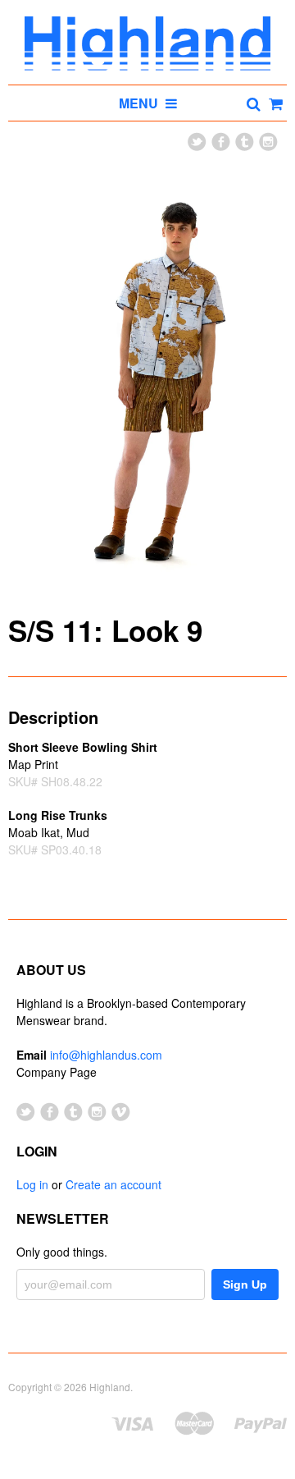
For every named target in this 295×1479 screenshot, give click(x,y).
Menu (140, 103)
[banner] (147, 43)
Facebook (220, 141)
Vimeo (120, 1111)
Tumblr (244, 141)
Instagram (268, 141)
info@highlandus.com (106, 1054)
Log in (32, 1184)
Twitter (197, 141)
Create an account (113, 1184)
